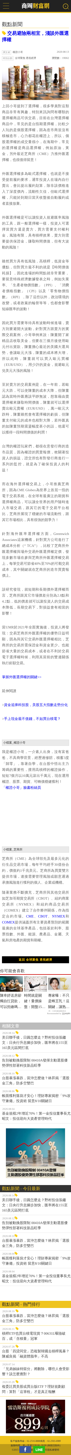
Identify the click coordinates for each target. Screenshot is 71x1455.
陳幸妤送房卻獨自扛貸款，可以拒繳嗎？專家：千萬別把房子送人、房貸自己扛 (10, 1001)
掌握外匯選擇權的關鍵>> (21, 677)
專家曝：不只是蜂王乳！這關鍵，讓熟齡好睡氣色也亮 (58, 1001)
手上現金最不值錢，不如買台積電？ (32, 719)
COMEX (8, 922)
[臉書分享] (26, 1449)
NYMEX (58, 916)
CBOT (43, 916)
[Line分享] (40, 1449)
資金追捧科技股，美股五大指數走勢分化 (36, 705)
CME (30, 916)
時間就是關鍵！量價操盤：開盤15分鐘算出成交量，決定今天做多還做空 (34, 1001)
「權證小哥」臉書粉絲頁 (21, 788)
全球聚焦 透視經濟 (25, 57)
